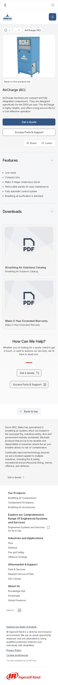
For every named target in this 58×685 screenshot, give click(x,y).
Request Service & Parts (21, 574)
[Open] (52, 17)
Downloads (14, 595)
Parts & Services (16, 569)
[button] (29, 160)
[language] (5, 5)
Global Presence (17, 600)
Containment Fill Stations (21, 502)
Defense (12, 547)
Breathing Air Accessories (21, 507)
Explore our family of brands (21, 626)
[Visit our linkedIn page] (19, 610)
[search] (53, 5)
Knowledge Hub (16, 591)
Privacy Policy (13, 650)
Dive (10, 543)
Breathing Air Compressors (22, 498)
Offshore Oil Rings (17, 557)
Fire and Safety (16, 552)
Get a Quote (14, 578)
